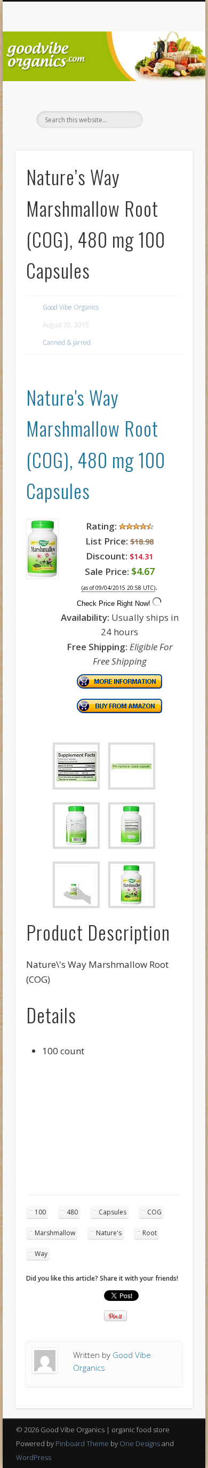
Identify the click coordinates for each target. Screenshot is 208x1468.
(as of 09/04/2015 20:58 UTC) (118, 588)
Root (149, 1232)
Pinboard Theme (82, 1443)
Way (41, 1253)
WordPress (33, 1457)
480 (72, 1212)
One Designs (139, 1443)
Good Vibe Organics (71, 307)
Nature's (109, 1232)
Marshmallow (55, 1232)
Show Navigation (166, 95)
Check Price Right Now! (113, 603)
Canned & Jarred (67, 342)
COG (154, 1212)
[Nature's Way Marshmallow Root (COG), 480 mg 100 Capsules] (42, 575)
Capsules (112, 1212)
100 (40, 1212)
